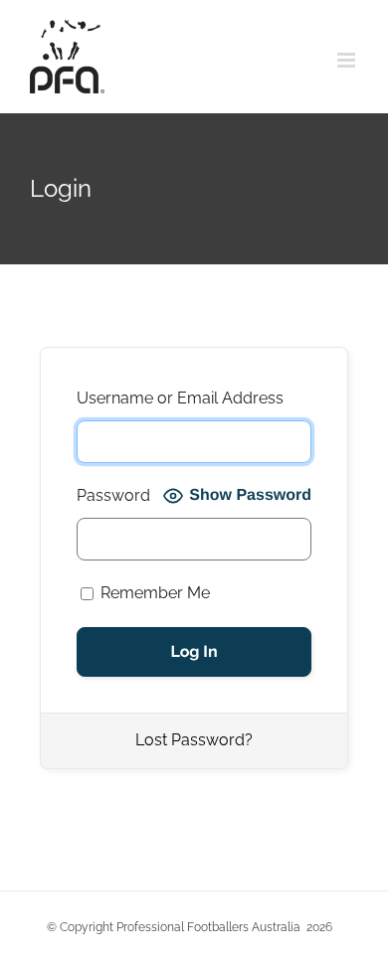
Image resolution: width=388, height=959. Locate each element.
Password (113, 495)
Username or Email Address (180, 398)
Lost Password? (194, 739)
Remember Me (153, 592)
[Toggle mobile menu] (347, 60)
